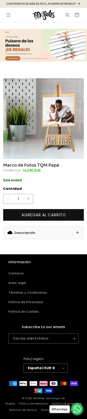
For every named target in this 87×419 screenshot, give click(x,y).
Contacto (16, 273)
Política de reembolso (33, 403)
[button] (8, 15)
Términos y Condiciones (27, 292)
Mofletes (39, 398)
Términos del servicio (23, 410)
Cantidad (12, 188)
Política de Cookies (23, 311)
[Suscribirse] (73, 339)
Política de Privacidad (25, 302)
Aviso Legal (17, 283)
